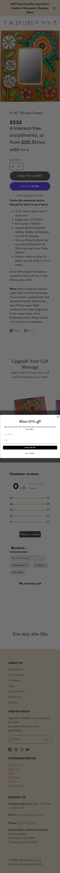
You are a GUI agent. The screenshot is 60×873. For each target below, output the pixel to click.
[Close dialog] (58, 417)
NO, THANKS (29, 453)
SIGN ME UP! (30, 448)
